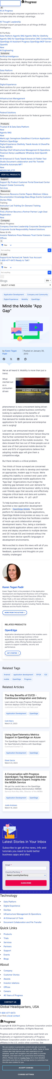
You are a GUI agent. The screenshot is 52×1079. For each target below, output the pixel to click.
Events (39, 197)
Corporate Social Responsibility (14, 229)
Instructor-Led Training (10, 205)
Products (5, 124)
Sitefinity (21, 144)
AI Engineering (6, 50)
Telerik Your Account (32, 257)
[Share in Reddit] (25, 359)
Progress (27, 679)
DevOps (3, 150)
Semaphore (15, 138)
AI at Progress (6, 10)
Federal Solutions (8, 112)
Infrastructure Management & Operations (31, 150)
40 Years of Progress (13, 995)
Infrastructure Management (12, 98)
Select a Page (8, 285)
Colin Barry (9, 721)
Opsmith (4, 46)
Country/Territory (12, 872)
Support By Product (9, 182)
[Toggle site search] (1, 263)
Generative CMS (32, 38)
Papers (29, 194)
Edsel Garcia (10, 760)
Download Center (42, 182)
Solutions (5, 53)
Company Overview (9, 226)
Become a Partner (21, 211)
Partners (4, 208)
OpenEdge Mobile (21, 509)
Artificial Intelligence (9, 56)
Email (8, 865)
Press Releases (24, 235)
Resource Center (17, 194)
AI (2, 7)
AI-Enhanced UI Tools (10, 158)
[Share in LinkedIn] (18, 359)
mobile (6, 679)
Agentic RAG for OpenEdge (12, 38)
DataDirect (26, 138)
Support (4, 179)
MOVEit (9, 147)
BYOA (38, 675)
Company (5, 220)
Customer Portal (26, 182)
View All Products (10, 174)
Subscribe (26, 883)
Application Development (14, 295)
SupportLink (5, 257)
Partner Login (36, 211)
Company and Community (37, 295)
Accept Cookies (26, 1068)
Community (19, 185)
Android (7, 675)
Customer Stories (11, 975)
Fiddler (39, 158)
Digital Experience (8, 84)
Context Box (46, 38)
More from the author (14, 612)
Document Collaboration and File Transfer (23, 922)
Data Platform (6, 36)
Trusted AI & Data (8, 127)
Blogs (32, 197)
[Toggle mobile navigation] (2, 276)
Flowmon (4, 153)
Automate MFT (11, 166)
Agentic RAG (19, 36)
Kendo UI (36, 144)
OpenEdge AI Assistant (10, 41)
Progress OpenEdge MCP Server (36, 41)
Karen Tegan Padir (13, 587)
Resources (5, 191)
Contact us (10, 1002)
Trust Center (37, 235)
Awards (7, 979)
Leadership (23, 226)
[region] (26, 1061)
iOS (45, 675)
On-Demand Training (31, 205)
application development (23, 675)
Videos (45, 194)
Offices (3, 238)
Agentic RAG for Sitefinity (36, 36)
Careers (46, 235)
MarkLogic (5, 138)
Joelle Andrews (11, 805)
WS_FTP (11, 170)
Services (4, 188)
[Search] (1, 241)
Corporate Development (40, 226)
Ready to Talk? (22, 260)
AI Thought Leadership (10, 22)
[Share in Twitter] (11, 359)
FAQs (9, 200)
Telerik (29, 144)
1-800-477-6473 (7, 260)
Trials (6, 938)
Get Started (12, 653)
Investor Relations (8, 235)
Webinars (37, 194)
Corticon (35, 138)
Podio (2, 147)
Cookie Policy (25, 1058)
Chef (10, 150)
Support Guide (6, 185)
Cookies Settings (26, 1074)
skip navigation (10, 3)
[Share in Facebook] (3, 359)
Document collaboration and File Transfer (25, 161)
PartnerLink (17, 257)
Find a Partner (6, 211)
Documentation (7, 197)
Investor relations (11, 983)
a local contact (13, 1016)
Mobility (25, 299)
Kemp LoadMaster (17, 153)
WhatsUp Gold (32, 153)
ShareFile (45, 144)
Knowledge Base (22, 197)
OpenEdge (13, 141)
